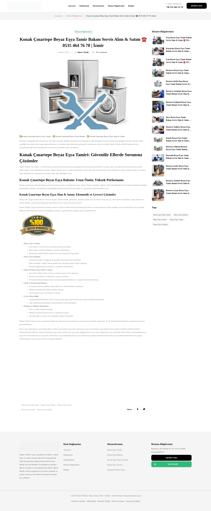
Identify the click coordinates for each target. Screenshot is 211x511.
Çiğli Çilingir (91, 501)
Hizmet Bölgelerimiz (116, 6)
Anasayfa (72, 6)
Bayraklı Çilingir (104, 501)
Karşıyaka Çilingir (133, 501)
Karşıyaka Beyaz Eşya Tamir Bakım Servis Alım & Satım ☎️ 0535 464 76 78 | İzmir (179, 51)
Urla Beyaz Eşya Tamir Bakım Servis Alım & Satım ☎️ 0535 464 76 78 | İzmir (178, 62)
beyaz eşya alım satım (30, 405)
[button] (197, 6)
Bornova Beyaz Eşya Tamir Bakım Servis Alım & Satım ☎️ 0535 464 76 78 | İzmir (179, 73)
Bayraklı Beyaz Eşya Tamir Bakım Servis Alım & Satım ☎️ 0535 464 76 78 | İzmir (179, 158)
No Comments (101, 52)
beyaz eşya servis (65, 405)
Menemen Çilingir (78, 501)
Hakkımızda (84, 6)
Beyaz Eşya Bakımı (115, 455)
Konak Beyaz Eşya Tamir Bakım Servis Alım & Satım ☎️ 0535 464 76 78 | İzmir (179, 141)
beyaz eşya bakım (48, 405)
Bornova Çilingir (118, 501)
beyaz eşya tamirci (45, 410)
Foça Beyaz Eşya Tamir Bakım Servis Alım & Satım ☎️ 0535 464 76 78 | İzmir (179, 40)
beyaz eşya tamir (28, 410)
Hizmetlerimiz (98, 6)
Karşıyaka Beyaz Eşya (116, 470)
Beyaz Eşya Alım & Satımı (117, 460)
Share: (130, 409)
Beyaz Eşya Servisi (114, 465)
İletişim (131, 6)
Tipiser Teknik (83, 52)
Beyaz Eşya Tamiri (114, 450)
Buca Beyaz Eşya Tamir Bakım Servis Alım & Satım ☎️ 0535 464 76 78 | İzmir (179, 120)
